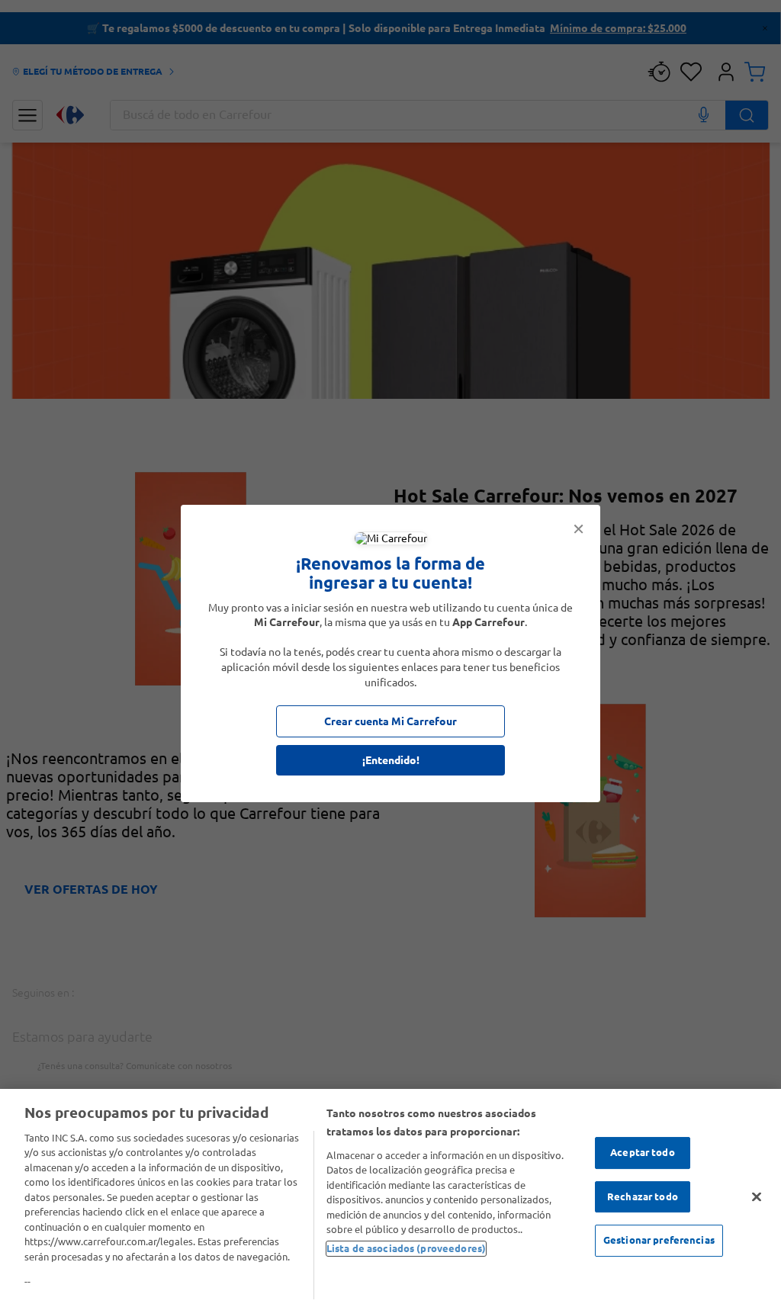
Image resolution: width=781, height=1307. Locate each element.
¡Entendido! (390, 760)
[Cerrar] (756, 1196)
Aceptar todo (642, 1152)
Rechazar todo (642, 1196)
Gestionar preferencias (659, 1240)
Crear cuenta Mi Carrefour (390, 721)
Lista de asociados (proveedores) (406, 1248)
